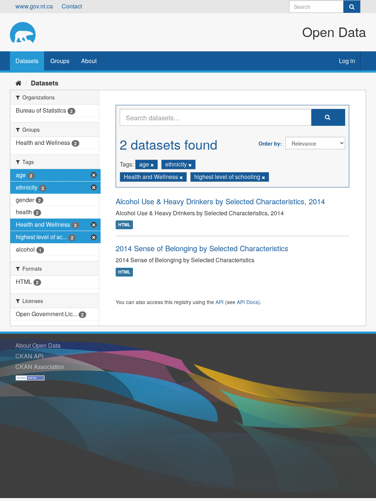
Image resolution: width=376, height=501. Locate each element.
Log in (347, 60)
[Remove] (152, 165)
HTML (124, 225)
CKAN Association (39, 366)
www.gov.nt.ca (34, 6)
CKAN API (29, 356)
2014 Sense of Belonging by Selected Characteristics (202, 248)
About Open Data (38, 345)
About (89, 60)
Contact (72, 6)
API (220, 302)
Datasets (27, 60)
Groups (59, 60)
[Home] (18, 82)
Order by (269, 143)
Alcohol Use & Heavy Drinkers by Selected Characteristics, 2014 (220, 201)
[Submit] (351, 6)
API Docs (247, 302)
